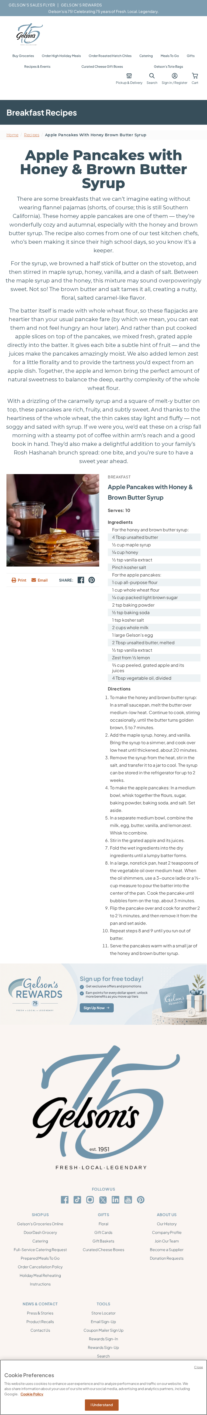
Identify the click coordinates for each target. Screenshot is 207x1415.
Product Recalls (40, 1321)
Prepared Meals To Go (40, 1258)
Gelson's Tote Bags (168, 67)
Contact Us (40, 1330)
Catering (146, 56)
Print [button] (22, 580)
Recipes (31, 134)
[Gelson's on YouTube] (129, 1201)
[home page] (29, 34)
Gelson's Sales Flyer (32, 4)
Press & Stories (40, 1312)
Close (198, 1367)
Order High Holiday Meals (61, 56)
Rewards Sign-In (103, 1338)
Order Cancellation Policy (40, 1266)
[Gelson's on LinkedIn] (116, 1199)
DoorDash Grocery (40, 1232)
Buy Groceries (23, 56)
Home (12, 134)
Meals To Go (170, 56)
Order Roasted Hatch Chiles (110, 56)
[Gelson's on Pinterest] (141, 1199)
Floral (103, 1223)
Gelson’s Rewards (81, 4)
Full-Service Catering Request (40, 1249)
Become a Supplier (167, 1249)
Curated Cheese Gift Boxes (102, 67)
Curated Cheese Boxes (103, 1249)
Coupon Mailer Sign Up (103, 1330)
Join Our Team (167, 1240)
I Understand (102, 1405)
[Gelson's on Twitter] (103, 1200)
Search (103, 1355)
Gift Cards (103, 1232)
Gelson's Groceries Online (40, 1223)
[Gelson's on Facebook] (65, 1199)
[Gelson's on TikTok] (78, 1201)
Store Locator (103, 1312)
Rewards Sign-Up (103, 1347)
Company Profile (167, 1232)
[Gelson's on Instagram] (91, 1199)
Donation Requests (167, 1258)
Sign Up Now (94, 1008)
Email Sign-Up (103, 1321)
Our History (167, 1223)
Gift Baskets (103, 1240)
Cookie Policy (31, 1394)
